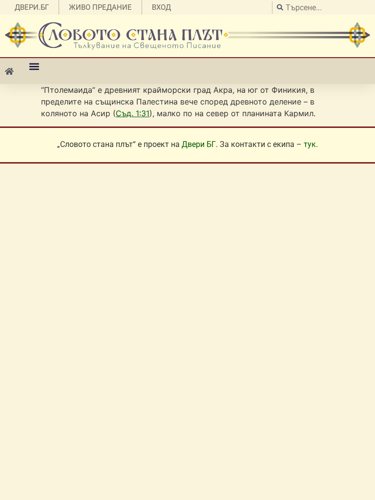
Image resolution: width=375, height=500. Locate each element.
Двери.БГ (32, 7)
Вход (161, 7)
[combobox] (321, 7)
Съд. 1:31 (132, 113)
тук (310, 144)
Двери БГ (199, 144)
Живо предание (100, 7)
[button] (34, 66)
